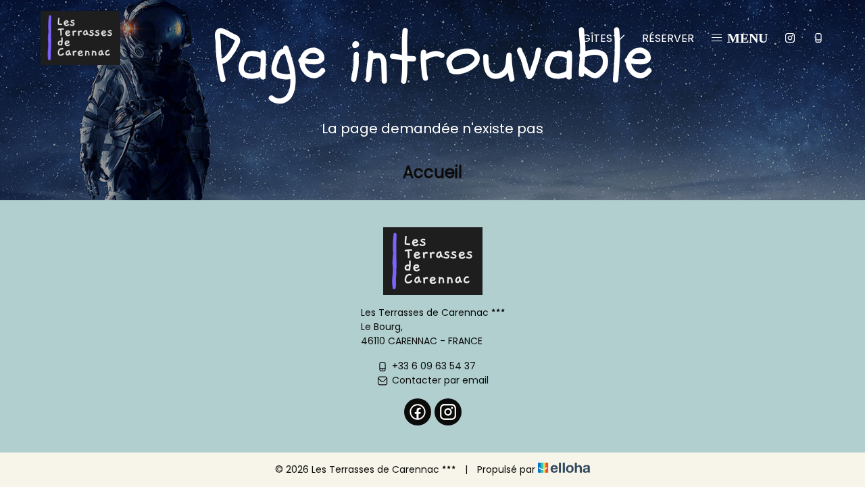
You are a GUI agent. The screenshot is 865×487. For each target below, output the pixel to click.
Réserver (668, 38)
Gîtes (597, 38)
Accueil (432, 172)
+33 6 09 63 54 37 (434, 366)
